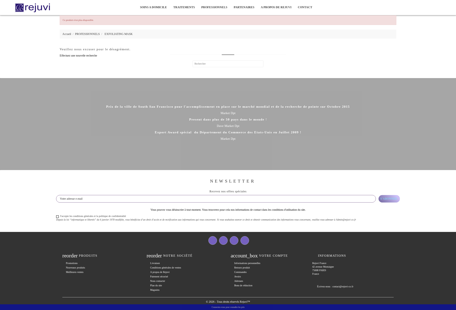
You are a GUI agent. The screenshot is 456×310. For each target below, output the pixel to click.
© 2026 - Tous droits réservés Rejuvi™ (228, 301)
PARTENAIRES (244, 7)
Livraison (155, 263)
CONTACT (305, 7)
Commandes (240, 272)
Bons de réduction (243, 285)
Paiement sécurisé (159, 276)
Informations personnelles (247, 263)
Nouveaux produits (75, 267)
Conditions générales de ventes (165, 267)
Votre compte (273, 255)
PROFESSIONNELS (214, 7)
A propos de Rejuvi (276, 7)
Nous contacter (157, 281)
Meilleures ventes (74, 272)
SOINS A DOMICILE (153, 7)
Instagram (245, 240)
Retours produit (242, 267)
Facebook (213, 240)
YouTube (234, 240)
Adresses (238, 281)
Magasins (154, 290)
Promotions (71, 263)
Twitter (223, 240)
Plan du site (156, 285)
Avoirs (237, 276)
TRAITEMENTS (184, 7)
